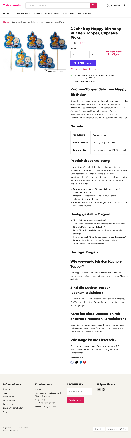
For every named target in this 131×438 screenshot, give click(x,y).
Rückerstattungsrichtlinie (45, 406)
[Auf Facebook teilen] (72, 362)
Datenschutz (8, 396)
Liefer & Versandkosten (13, 408)
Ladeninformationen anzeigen (84, 81)
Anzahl (73, 48)
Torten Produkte (21, 13)
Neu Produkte (84, 13)
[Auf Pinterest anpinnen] (84, 362)
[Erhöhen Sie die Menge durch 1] (93, 54)
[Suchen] (93, 5)
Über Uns (7, 389)
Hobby (36, 13)
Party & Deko (51, 13)
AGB (5, 393)
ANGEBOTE (68, 13)
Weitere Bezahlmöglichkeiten (83, 69)
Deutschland (115, 429)
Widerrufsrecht (9, 400)
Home (6, 13)
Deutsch (98, 429)
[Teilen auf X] (76, 362)
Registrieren (75, 400)
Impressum (8, 404)
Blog (5, 411)
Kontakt (38, 389)
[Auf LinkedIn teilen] (80, 362)
